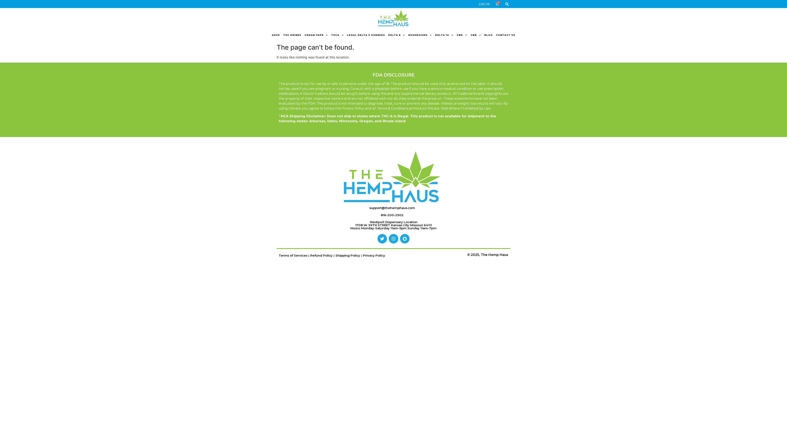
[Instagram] (393, 239)
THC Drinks (292, 35)
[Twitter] (382, 239)
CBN (474, 35)
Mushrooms (418, 35)
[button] (507, 4)
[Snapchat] (405, 239)
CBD (460, 35)
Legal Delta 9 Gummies (366, 35)
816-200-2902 (392, 215)
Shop (276, 35)
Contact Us (505, 35)
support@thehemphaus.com (392, 208)
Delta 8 (394, 35)
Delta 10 (442, 35)
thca (335, 35)
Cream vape (314, 35)
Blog (488, 35)
